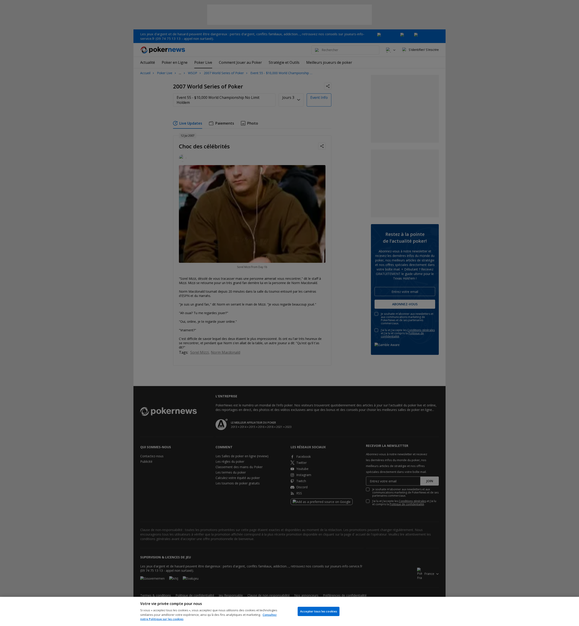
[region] (289, 611)
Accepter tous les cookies (318, 611)
